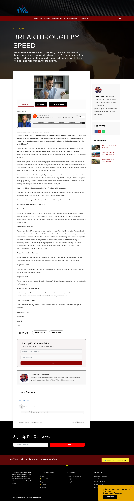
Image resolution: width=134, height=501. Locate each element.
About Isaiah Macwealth (71, 18)
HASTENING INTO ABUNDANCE (108, 160)
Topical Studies (57, 18)
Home (36, 18)
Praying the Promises (21, 132)
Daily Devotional (45, 18)
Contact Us (84, 18)
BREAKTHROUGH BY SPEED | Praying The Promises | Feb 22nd (40, 132)
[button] (131, 487)
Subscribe (67, 445)
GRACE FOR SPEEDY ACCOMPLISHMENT (108, 153)
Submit (51, 363)
